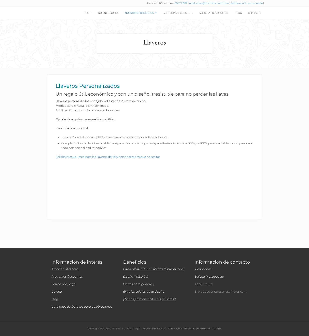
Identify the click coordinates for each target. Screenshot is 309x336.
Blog (55, 299)
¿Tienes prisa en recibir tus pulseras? (149, 299)
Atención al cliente (65, 269)
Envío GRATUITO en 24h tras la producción (153, 269)
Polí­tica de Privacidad (154, 328)
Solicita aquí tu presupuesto (247, 3)
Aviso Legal (133, 328)
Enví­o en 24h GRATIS (209, 328)
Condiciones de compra (181, 328)
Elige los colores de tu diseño (143, 291)
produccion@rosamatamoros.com (209, 3)
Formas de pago (63, 284)
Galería (57, 291)
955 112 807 (181, 3)
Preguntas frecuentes (67, 276)
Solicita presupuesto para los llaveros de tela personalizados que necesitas (108, 157)
